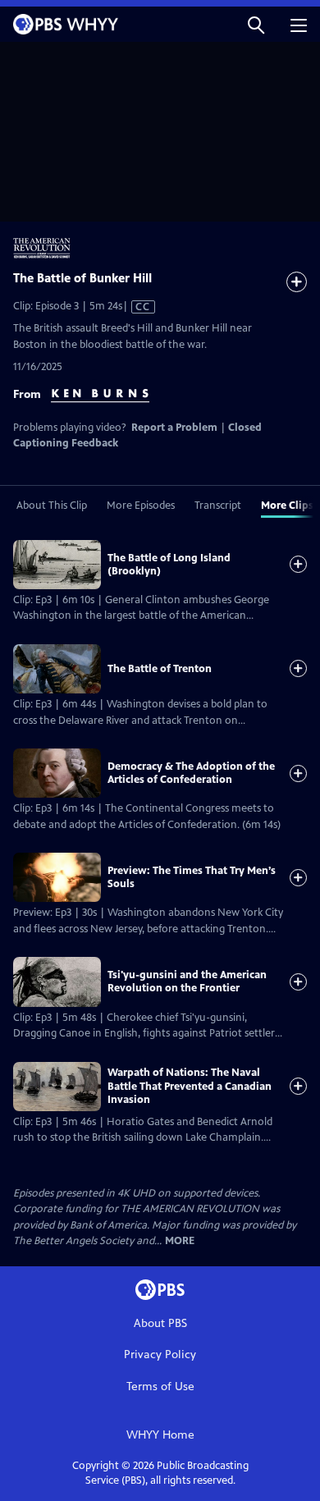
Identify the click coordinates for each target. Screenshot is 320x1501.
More (179, 1241)
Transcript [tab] (217, 505)
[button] (256, 24)
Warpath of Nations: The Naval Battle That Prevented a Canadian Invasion (189, 1086)
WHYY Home (160, 1435)
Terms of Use (160, 1386)
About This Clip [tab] (51, 505)
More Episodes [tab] (141, 505)
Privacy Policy (160, 1354)
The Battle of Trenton (159, 668)
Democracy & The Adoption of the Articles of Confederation (191, 773)
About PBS (160, 1323)
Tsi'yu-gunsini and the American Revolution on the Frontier (187, 981)
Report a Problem (174, 427)
